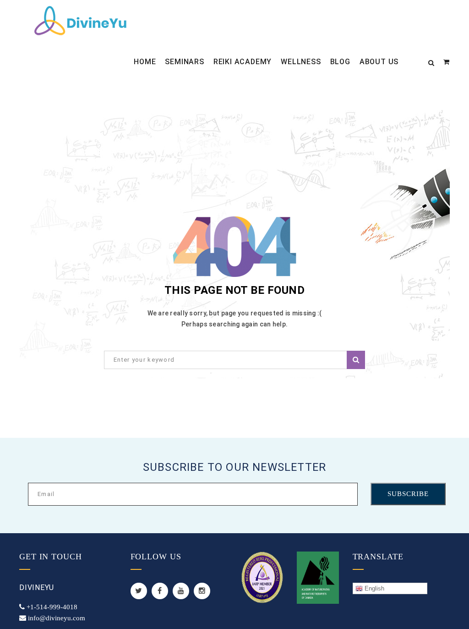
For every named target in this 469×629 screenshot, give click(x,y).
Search (356, 360)
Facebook (160, 591)
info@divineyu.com (56, 618)
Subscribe (408, 493)
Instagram (202, 591)
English (373, 588)
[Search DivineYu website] (431, 62)
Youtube (181, 591)
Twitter (139, 591)
